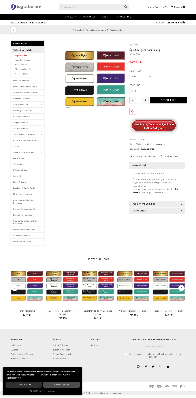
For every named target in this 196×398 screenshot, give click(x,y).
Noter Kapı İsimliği (27, 310)
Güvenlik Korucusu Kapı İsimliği (133, 310)
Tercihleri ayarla (24, 384)
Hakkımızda (89, 16)
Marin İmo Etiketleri (22, 241)
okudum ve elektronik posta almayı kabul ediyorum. (155, 355)
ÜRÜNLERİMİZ (124, 16)
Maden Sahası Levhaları (24, 229)
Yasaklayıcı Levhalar (22, 110)
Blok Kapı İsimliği (23, 69)
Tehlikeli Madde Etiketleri (24, 134)
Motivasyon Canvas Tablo (25, 86)
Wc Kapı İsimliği (22, 73)
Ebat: (134, 85)
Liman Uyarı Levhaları (23, 214)
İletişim (106, 16)
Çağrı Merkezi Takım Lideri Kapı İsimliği (98, 312)
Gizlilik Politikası (60, 345)
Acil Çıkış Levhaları (21, 116)
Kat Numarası (21, 64)
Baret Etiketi (19, 158)
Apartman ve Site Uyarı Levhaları (23, 201)
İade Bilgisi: (134, 148)
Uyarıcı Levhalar (20, 104)
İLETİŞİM (95, 339)
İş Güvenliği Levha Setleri (24, 188)
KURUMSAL (17, 339)
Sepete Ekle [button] (168, 100)
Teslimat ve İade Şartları (22, 354)
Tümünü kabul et (61, 384)
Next (181, 288)
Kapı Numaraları (22, 60)
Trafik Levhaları (20, 128)
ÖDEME (57, 339)
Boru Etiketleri (20, 182)
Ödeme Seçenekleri (62, 354)
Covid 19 (17, 176)
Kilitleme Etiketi (20, 170)
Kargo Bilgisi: (135, 144)
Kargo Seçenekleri (19, 358)
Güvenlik (14, 349)
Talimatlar (18, 164)
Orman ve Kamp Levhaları (25, 92)
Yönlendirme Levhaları (23, 50)
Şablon (16, 146)
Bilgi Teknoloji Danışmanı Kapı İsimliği (62, 312)
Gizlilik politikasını (137, 354)
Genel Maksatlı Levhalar (24, 152)
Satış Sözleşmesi (61, 358)
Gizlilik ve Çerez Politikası (44, 391)
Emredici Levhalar (21, 98)
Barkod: (133, 139)
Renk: (135, 71)
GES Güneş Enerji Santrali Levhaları (25, 222)
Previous (14, 288)
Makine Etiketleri (21, 80)
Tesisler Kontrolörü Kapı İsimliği (169, 310)
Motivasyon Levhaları (23, 194)
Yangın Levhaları (20, 122)
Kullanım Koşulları (61, 349)
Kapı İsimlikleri (21, 55)
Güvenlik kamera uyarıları (24, 209)
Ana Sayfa (70, 16)
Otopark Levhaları (21, 235)
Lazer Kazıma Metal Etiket (25, 140)
